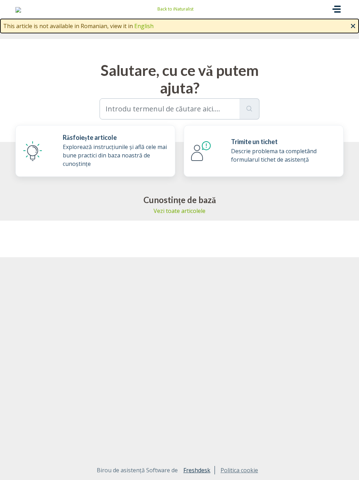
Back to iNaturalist (175, 9)
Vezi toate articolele (179, 211)
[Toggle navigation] (337, 9)
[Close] (353, 25)
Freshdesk (196, 470)
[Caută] (249, 108)
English (144, 26)
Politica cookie (239, 470)
